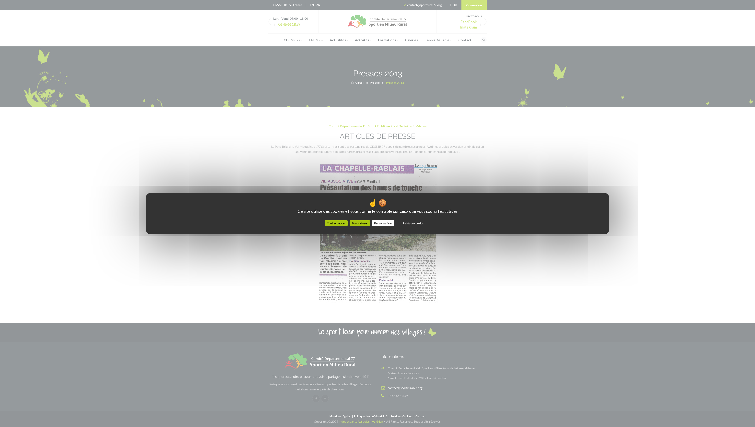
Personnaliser (383, 223)
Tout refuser (360, 223)
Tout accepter (336, 223)
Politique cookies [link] (413, 223)
